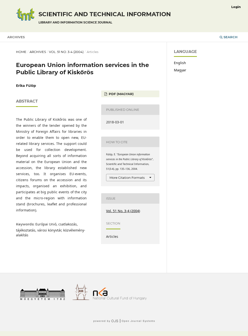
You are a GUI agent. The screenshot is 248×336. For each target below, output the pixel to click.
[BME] (44, 298)
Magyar (180, 70)
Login (236, 7)
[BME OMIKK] (82, 298)
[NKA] (121, 298)
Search (230, 37)
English (180, 62)
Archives (16, 37)
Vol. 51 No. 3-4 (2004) (66, 52)
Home (21, 52)
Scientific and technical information (105, 17)
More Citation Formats (127, 177)
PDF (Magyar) (121, 94)
